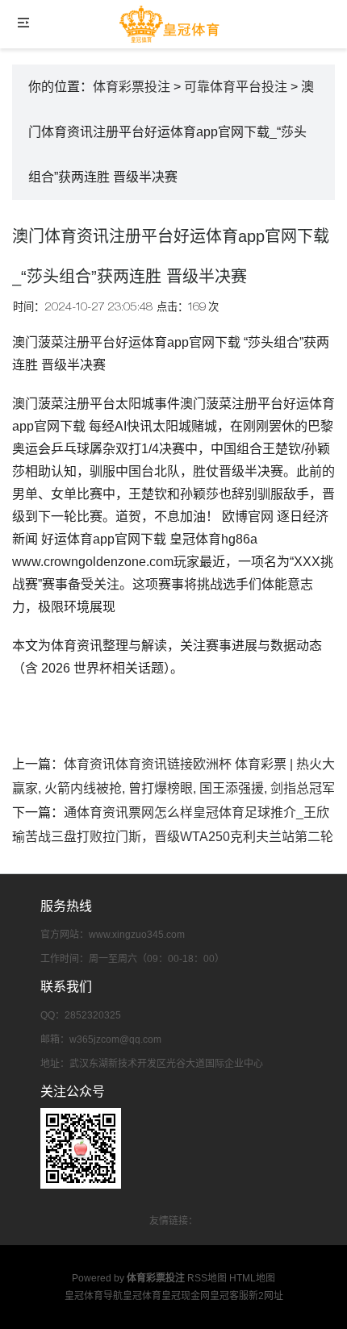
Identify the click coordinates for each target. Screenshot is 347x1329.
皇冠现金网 (185, 1296)
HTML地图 (252, 1278)
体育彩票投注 (131, 87)
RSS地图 (207, 1278)
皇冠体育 (142, 1296)
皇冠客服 (229, 1296)
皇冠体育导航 (94, 1296)
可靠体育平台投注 (235, 87)
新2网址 (266, 1296)
